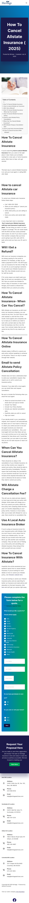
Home (8, 621)
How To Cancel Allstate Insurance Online (13, 114)
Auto (8, 618)
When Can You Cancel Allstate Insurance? (12, 122)
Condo (8, 623)
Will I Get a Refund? (9, 108)
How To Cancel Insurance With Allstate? (13, 131)
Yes (8, 702)
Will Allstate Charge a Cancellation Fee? (13, 125)
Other (8, 654)
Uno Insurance (20, 891)
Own (8, 717)
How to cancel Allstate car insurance (14, 106)
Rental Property (11, 628)
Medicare (9, 649)
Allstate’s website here (15, 575)
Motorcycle (10, 633)
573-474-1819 (11, 871)
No (7, 704)
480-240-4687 (11, 844)
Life (8, 631)
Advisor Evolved (6, 886)
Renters (9, 626)
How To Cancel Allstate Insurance (13, 104)
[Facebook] (14, 900)
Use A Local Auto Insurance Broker (14, 128)
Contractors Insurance (13, 647)
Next (7, 725)
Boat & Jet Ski (11, 636)
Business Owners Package (10, 641)
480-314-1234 (11, 817)
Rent (8, 720)
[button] (14, 764)
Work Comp (10, 644)
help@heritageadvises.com (15, 796)
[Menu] (26, 3)
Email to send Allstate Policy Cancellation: (12, 118)
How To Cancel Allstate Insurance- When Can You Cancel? (13, 111)
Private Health (11, 652)
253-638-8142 (11, 791)
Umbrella (9, 638)
